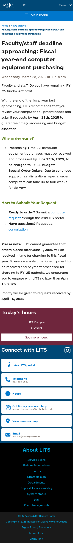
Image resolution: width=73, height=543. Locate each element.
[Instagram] (67, 352)
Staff (36, 499)
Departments (36, 482)
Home (4, 25)
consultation (18, 229)
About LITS (36, 449)
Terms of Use (36, 532)
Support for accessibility (36, 488)
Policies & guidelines (36, 465)
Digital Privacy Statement (36, 527)
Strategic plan (36, 477)
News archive (18, 25)
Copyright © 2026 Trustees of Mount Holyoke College (36, 521)
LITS (22, 5)
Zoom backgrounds (36, 505)
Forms (36, 471)
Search (64, 5)
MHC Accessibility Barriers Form (36, 515)
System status (36, 494)
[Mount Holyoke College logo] (8, 5)
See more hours (36, 337)
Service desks (36, 459)
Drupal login (36, 538)
